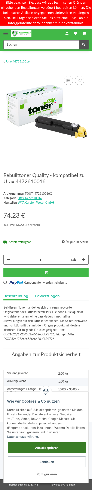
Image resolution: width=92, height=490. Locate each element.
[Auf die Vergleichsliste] (68, 80)
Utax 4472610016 (30, 198)
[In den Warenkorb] (46, 272)
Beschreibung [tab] (15, 296)
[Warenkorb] (84, 33)
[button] (67, 33)
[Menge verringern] (8, 259)
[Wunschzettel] (75, 33)
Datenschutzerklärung (22, 436)
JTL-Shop (69, 484)
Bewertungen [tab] (47, 296)
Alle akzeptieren (47, 447)
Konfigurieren (47, 474)
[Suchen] (84, 44)
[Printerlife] (21, 34)
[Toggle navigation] (5, 31)
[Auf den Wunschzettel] (79, 80)
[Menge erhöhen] (83, 259)
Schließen (47, 462)
